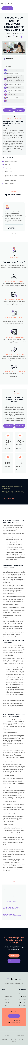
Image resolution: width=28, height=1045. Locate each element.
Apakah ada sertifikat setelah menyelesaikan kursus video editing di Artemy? (11, 909)
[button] (2, 3)
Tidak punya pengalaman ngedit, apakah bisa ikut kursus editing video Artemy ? (13, 890)
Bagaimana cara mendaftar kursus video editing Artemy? (12, 915)
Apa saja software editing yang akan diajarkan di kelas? (10, 902)
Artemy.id (8, 1039)
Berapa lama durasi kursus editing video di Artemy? (11, 896)
